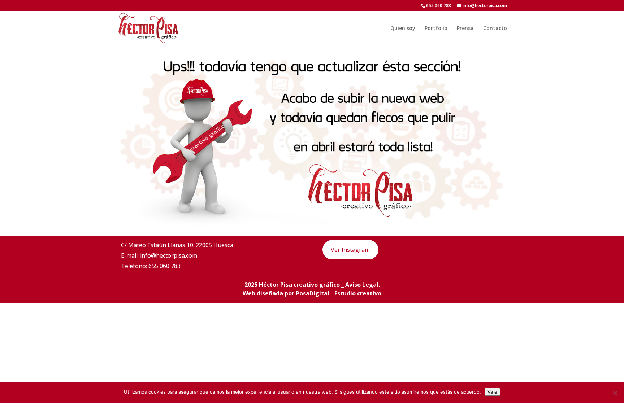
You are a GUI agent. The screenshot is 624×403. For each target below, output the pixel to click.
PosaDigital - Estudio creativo (338, 293)
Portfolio (436, 28)
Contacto (495, 28)
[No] (615, 393)
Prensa (465, 28)
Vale (492, 392)
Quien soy (402, 28)
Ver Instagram (350, 250)
